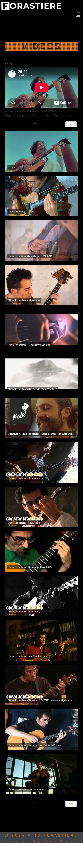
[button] (78, 15)
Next (71, 124)
